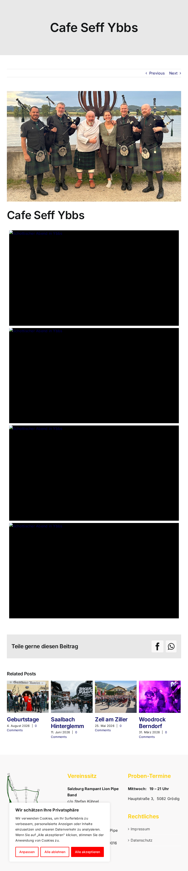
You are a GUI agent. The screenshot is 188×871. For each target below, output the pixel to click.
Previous (157, 73)
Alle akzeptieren (87, 852)
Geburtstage (23, 719)
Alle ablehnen (54, 852)
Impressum (140, 829)
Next (173, 73)
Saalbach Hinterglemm (67, 722)
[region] (59, 832)
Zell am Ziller (111, 719)
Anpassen (27, 852)
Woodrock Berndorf (152, 722)
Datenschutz (142, 840)
